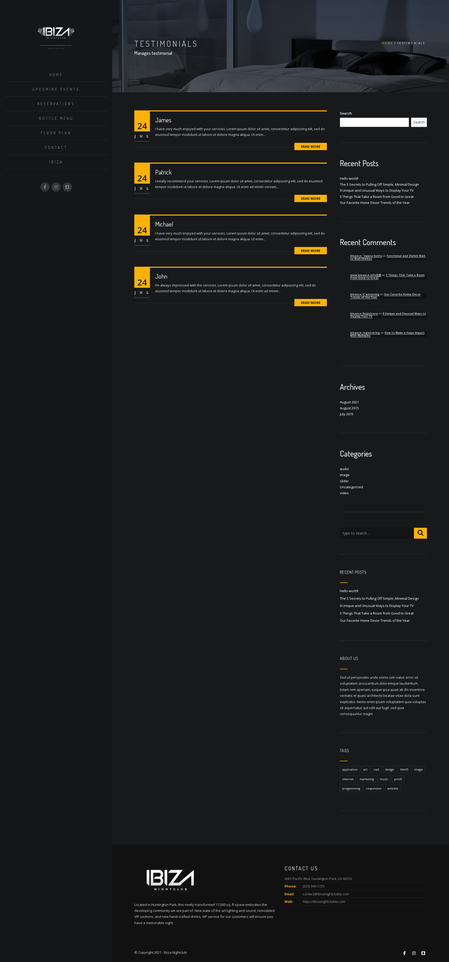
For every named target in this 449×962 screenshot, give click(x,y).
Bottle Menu (56, 118)
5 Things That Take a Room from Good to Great (377, 196)
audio (344, 468)
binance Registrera (364, 313)
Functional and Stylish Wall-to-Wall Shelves (388, 257)
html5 (404, 769)
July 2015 (346, 414)
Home (56, 74)
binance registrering (365, 333)
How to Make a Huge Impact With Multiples (387, 334)
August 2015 (349, 408)
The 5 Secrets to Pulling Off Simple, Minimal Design (379, 184)
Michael (164, 224)
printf (398, 779)
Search (346, 113)
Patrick (163, 172)
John (161, 276)
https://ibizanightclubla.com (324, 901)
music (384, 779)
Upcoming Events (56, 89)
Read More (310, 146)
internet (348, 779)
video (344, 493)
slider (344, 481)
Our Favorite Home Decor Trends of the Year (375, 202)
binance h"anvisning (364, 294)
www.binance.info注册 (365, 275)
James (163, 120)
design (389, 769)
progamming (351, 788)
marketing (367, 779)
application (350, 769)
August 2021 (349, 402)
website (392, 788)
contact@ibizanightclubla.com (326, 894)
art (365, 769)
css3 (376, 769)
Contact (56, 147)
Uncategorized (351, 487)
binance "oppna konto (366, 256)
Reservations (56, 104)
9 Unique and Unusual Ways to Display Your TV (377, 190)
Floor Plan (56, 133)
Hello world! (349, 178)
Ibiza (56, 162)
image (344, 474)
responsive (373, 788)
